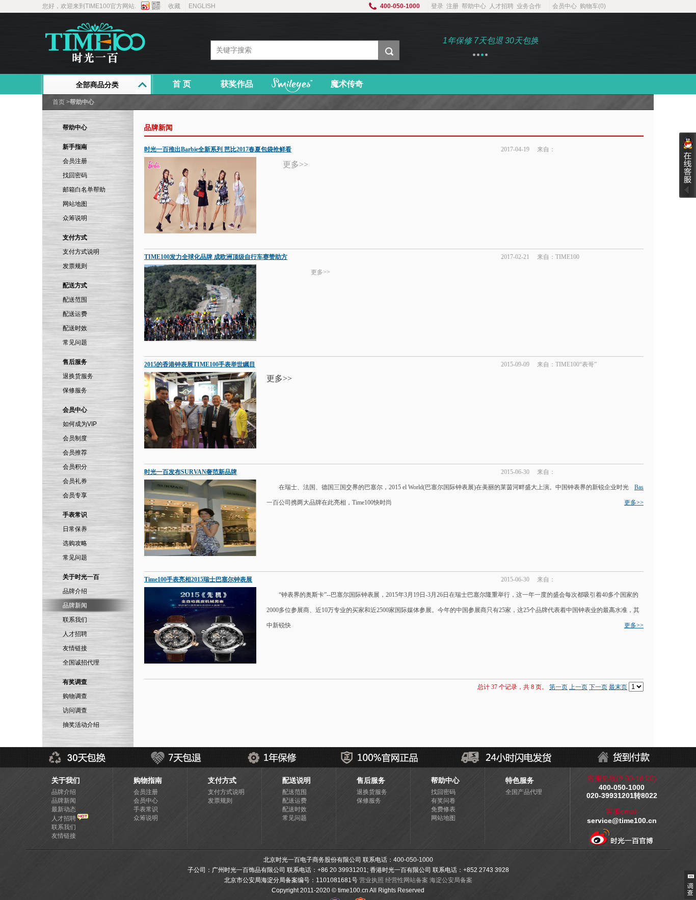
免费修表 (443, 809)
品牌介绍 (75, 591)
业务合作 (529, 6)
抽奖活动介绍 (81, 724)
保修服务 (75, 390)
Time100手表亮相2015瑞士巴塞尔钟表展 (198, 579)
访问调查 (75, 710)
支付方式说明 (81, 251)
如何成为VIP (80, 424)
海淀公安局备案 (451, 880)
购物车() (593, 6)
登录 (437, 6)
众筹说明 (75, 218)
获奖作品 (237, 84)
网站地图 (75, 203)
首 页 (182, 84)
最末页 (618, 687)
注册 (452, 6)
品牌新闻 (63, 800)
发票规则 (75, 266)
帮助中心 (474, 6)
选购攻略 (75, 543)
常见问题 (75, 342)
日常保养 (75, 529)
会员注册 (75, 161)
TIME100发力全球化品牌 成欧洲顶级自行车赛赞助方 (215, 256)
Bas (639, 487)
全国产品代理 (523, 792)
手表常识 (145, 809)
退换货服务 (78, 376)
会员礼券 (75, 481)
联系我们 (75, 619)
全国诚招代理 (81, 662)
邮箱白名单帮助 (84, 189)
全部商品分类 (97, 85)
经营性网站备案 (406, 880)
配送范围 (75, 299)
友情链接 (75, 648)
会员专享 (75, 495)
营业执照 (371, 880)
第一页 (558, 687)
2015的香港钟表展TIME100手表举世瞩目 (199, 364)
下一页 (598, 687)
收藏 (174, 6)
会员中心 (564, 6)
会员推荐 (75, 452)
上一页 (578, 687)
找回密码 (75, 175)
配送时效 (75, 328)
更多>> (634, 502)
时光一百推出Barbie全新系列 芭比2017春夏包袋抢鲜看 (217, 149)
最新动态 (63, 809)
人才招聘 (501, 6)
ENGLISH (202, 6)
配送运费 (75, 313)
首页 (58, 101)
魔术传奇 (347, 84)
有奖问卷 (443, 800)
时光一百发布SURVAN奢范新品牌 (190, 471)
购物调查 (75, 696)
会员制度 (75, 438)
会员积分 (75, 466)
